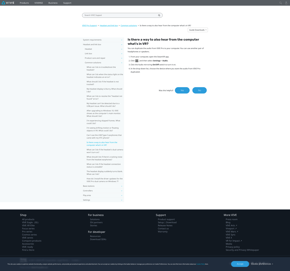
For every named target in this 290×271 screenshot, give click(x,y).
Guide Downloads (197, 30)
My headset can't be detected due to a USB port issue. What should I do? (103, 104)
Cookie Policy (200, 264)
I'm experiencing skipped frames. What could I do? (103, 122)
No (199, 90)
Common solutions (129, 25)
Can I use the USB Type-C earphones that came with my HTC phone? (104, 136)
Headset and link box (109, 25)
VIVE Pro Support (89, 25)
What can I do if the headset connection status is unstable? (104, 165)
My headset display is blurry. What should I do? (104, 90)
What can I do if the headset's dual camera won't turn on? (105, 151)
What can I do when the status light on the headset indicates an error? (105, 75)
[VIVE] (8, 3)
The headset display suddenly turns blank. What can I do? (105, 172)
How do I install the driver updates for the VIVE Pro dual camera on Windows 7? (105, 180)
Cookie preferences (261, 263)
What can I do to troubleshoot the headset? (101, 68)
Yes (182, 90)
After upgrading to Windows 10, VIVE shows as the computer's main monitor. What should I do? (104, 113)
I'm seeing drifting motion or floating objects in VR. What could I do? (103, 129)
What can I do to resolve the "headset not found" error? (104, 97)
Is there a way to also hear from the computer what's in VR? (102, 143)
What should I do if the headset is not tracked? (103, 83)
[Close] (280, 3)
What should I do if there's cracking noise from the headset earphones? (104, 158)
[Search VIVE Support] (158, 15)
